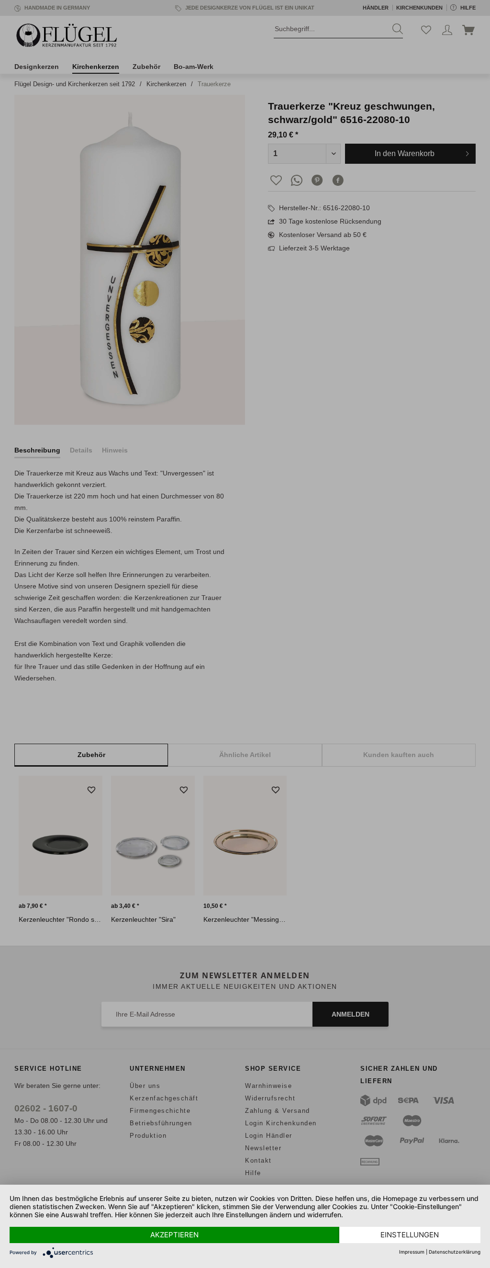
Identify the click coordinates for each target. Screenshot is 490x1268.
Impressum (411, 1252)
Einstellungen (409, 1234)
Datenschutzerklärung (454, 1252)
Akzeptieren (174, 1234)
